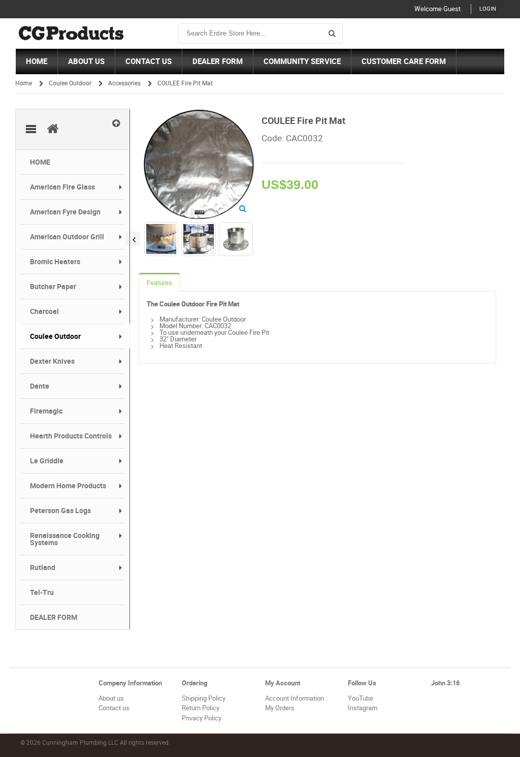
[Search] (332, 33)
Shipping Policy (203, 698)
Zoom (243, 209)
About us (111, 698)
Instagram (362, 708)
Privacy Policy (201, 718)
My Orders (280, 708)
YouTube (360, 698)
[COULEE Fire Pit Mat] (161, 239)
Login (487, 9)
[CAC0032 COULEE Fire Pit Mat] (198, 113)
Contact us (114, 708)
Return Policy (200, 708)
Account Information (294, 698)
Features (159, 283)
